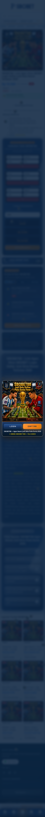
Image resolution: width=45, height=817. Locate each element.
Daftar (32, 426)
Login (13, 426)
